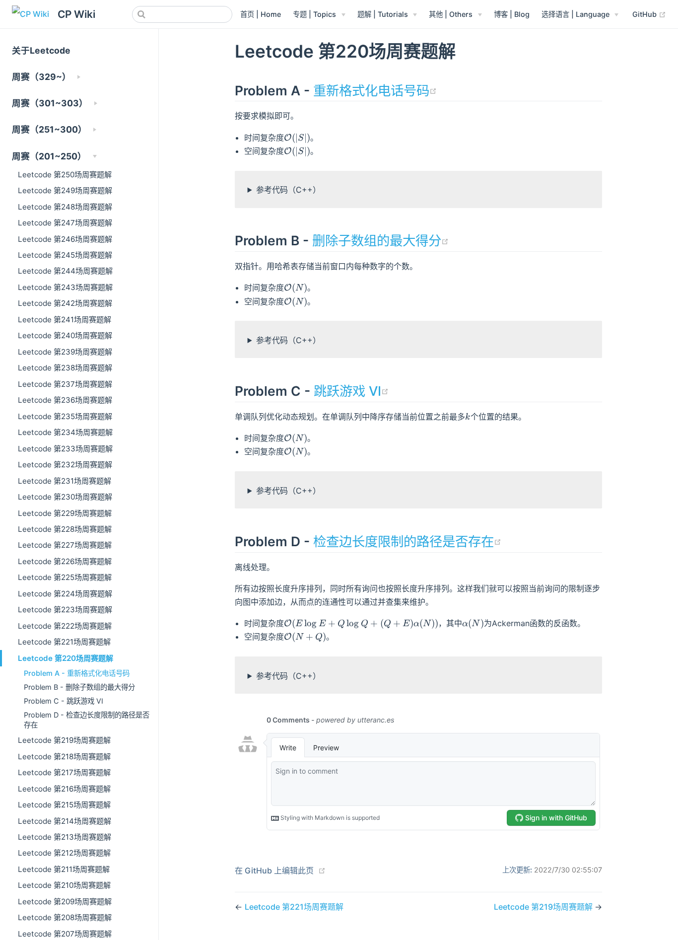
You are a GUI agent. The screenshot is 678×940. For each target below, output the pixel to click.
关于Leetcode (41, 50)
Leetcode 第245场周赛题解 (65, 255)
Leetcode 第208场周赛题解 (65, 917)
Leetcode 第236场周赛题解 (65, 400)
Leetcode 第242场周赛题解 (65, 303)
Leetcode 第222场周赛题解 (65, 626)
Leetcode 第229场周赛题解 (65, 513)
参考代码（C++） (288, 190)
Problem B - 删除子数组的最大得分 (79, 687)
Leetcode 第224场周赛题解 (65, 593)
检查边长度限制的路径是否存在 (407, 541)
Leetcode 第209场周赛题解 (65, 901)
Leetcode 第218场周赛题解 (64, 756)
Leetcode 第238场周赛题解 (65, 367)
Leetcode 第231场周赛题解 (64, 481)
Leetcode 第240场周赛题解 (65, 335)
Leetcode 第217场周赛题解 (64, 772)
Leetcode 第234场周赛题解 (65, 432)
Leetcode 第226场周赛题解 (65, 561)
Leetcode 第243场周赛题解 (65, 287)
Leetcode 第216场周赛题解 (64, 789)
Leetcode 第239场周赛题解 (65, 352)
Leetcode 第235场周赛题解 (65, 416)
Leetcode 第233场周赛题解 (65, 448)
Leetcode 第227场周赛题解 (65, 545)
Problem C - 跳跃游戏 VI (63, 701)
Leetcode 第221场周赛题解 (64, 642)
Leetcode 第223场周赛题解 (65, 609)
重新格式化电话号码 (375, 90)
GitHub (649, 13)
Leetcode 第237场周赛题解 (65, 384)
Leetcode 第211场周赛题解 (64, 869)
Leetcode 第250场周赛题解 (65, 174)
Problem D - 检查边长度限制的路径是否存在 (86, 720)
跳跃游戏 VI (351, 391)
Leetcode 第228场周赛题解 (65, 529)
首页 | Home (260, 14)
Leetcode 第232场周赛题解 (65, 464)
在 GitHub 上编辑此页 (274, 870)
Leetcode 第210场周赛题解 (64, 885)
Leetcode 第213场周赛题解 (64, 837)
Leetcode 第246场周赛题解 (65, 239)
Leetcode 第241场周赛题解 (64, 319)
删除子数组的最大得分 (380, 240)
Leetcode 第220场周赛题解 (65, 658)
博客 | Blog (512, 14)
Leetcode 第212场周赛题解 (64, 853)
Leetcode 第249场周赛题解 (65, 190)
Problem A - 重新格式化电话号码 (77, 673)
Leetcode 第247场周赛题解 (65, 222)
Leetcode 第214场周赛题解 (64, 821)
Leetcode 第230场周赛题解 (65, 497)
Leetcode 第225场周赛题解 (65, 577)
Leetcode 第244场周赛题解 (65, 271)
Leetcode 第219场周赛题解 (64, 740)
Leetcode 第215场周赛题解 (64, 804)
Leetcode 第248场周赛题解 (65, 207)
